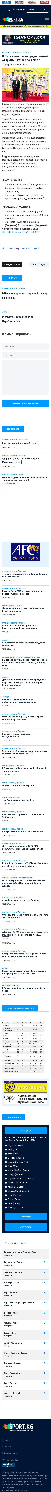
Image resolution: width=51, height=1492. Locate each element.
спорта (5, 129)
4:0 (45, 1292)
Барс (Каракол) (15, 1195)
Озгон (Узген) (14, 1199)
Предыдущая (12, 264)
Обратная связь (9, 1453)
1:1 (45, 1343)
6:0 (45, 1302)
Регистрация (19, 10)
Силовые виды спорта (12, 657)
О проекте (6, 1447)
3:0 (45, 1393)
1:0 (45, 1333)
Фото (34, 443)
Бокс (17, 986)
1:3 (45, 1272)
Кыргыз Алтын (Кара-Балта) (21, 1178)
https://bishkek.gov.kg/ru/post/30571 (21, 232)
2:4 (45, 1323)
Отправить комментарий (25, 404)
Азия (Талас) (14, 1203)
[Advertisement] (25, 514)
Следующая (38, 264)
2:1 (45, 1282)
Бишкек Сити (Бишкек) (18, 1191)
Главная (6, 1440)
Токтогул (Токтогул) (17, 1207)
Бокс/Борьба (8, 986)
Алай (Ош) (12, 1149)
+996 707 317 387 (10, 1460)
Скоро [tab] (23, 1243)
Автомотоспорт (26, 878)
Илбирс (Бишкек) (16, 1174)
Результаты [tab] (10, 1243)
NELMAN (24, 1490)
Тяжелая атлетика (32, 657)
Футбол (22, 456)
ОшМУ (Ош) (13, 1166)
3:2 (45, 1363)
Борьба (22, 571)
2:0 (45, 1383)
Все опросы (26, 1130)
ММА (21, 475)
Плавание (23, 440)
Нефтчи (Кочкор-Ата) (18, 1162)
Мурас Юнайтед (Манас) (19, 1170)
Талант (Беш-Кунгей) (17, 1183)
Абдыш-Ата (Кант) (16, 1145)
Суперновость (8, 606)
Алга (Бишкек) (14, 1154)
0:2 (45, 1313)
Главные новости (9, 440)
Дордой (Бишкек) (16, 1158)
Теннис (20, 829)
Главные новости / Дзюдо (13, 289)
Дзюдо (26, 52)
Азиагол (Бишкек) (16, 1187)
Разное (20, 606)
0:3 (45, 1262)
